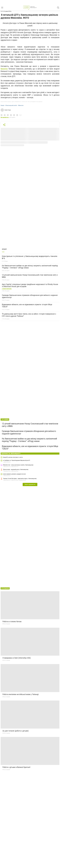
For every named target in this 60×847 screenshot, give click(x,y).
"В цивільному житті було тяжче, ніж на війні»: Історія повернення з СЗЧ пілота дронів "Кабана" (29, 315)
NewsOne (4, 69)
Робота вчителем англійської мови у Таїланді (20, 694)
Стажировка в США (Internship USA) (16, 658)
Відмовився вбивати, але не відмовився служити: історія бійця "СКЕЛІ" (27, 305)
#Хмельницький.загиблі (11, 105)
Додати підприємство (30, 484)
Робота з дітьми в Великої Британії (16, 767)
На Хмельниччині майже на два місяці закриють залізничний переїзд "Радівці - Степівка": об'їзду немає (30, 267)
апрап (4, 249)
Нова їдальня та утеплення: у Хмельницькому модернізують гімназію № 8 (29, 257)
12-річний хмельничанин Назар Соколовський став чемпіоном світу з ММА (30, 276)
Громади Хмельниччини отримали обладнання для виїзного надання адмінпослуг (30, 296)
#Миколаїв (20, 105)
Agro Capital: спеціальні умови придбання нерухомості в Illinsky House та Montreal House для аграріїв (30, 285)
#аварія (2, 105)
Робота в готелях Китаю (11, 621)
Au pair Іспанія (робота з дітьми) (15, 731)
